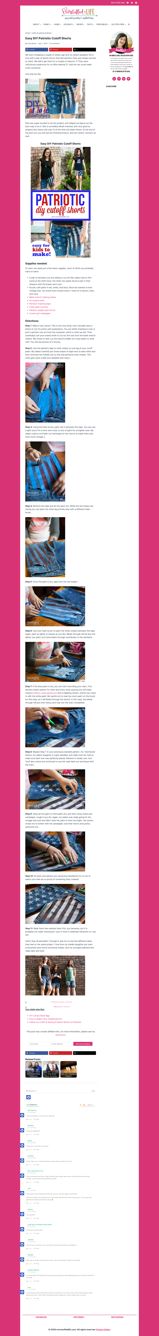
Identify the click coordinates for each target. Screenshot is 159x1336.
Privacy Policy (103, 1329)
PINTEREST (78, 1317)
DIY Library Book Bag (39, 1015)
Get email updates (83, 1044)
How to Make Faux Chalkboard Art (45, 1019)
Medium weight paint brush (42, 310)
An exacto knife (36, 300)
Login (93, 1091)
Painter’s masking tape (40, 304)
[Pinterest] (132, 3)
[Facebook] (127, 3)
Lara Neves (32, 43)
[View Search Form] (128, 24)
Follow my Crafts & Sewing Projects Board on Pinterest (55, 1022)
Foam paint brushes (38, 307)
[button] (93, 81)
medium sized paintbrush (45, 693)
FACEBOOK (41, 1317)
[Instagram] (136, 3)
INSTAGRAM (117, 1317)
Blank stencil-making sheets (42, 297)
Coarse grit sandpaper (40, 313)
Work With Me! (118, 2)
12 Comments (54, 43)
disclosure (60, 1035)
